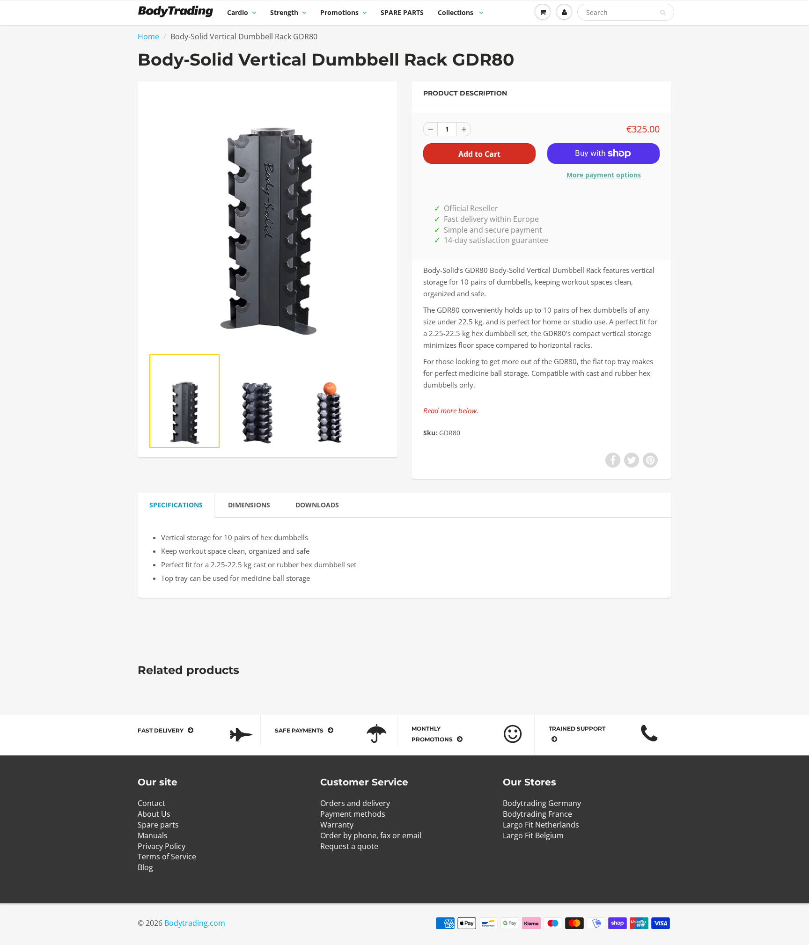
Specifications (176, 504)
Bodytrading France (537, 814)
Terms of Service (167, 856)
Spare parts (158, 825)
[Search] (663, 12)
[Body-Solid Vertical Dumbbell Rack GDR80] (267, 219)
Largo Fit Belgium (533, 835)
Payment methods (352, 814)
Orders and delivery (355, 803)
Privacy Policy (161, 846)
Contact (151, 803)
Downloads (317, 504)
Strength (284, 12)
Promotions (339, 12)
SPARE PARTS (402, 12)
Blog (145, 867)
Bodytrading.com (194, 923)
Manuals (153, 835)
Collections (456, 12)
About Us (154, 814)
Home (148, 36)
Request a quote (349, 846)
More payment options (603, 174)
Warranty (336, 825)
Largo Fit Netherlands (541, 825)
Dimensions (249, 504)
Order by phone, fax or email (370, 835)
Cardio (237, 12)
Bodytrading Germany (542, 803)
